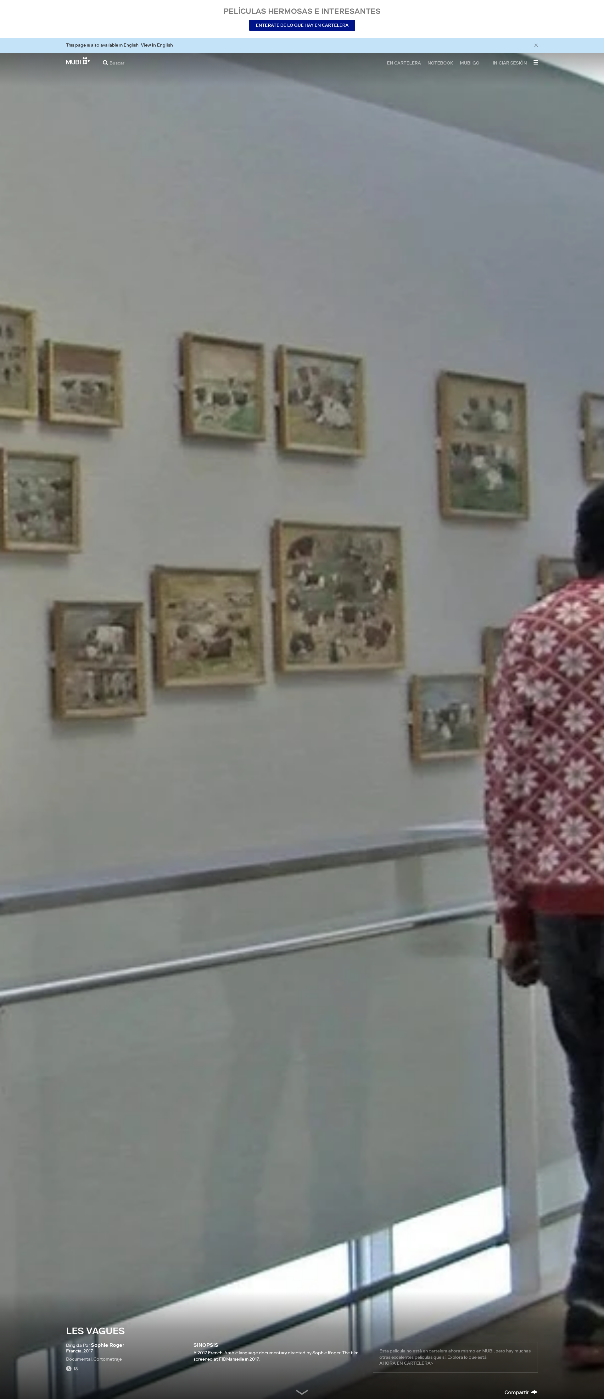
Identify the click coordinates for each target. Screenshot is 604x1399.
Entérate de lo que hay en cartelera (302, 25)
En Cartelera (404, 62)
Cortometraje (107, 1359)
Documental (79, 1359)
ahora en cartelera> (406, 1363)
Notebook (440, 62)
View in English (157, 45)
